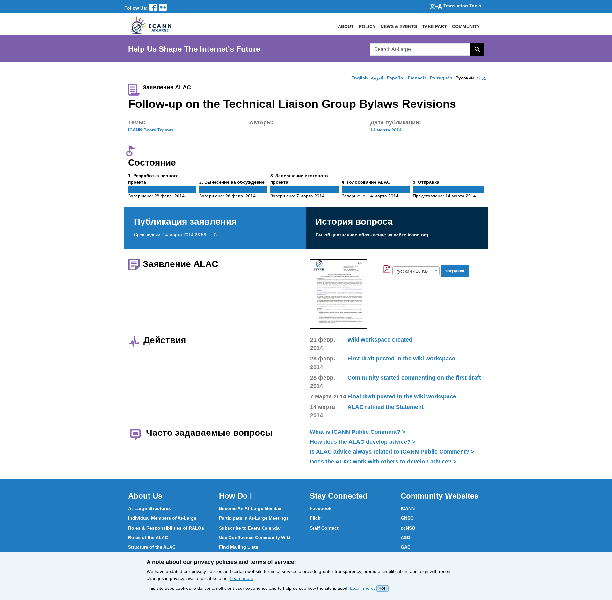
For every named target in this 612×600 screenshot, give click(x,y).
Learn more (241, 578)
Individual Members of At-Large (162, 518)
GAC (406, 547)
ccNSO (408, 527)
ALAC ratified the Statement (385, 407)
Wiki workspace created (379, 340)
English (359, 77)
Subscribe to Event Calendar (250, 527)
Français (417, 77)
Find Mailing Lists (238, 547)
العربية (377, 77)
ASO (405, 537)
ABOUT (346, 26)
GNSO (407, 518)
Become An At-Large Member (250, 508)
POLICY (367, 26)
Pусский (464, 77)
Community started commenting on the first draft (414, 377)
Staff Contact (324, 527)
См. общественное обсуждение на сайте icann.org (372, 234)
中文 (481, 77)
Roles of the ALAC (148, 537)
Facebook (321, 508)
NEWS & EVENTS (399, 26)
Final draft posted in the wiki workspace (401, 396)
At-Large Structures (149, 508)
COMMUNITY (466, 26)
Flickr (316, 518)
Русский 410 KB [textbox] (411, 271)
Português (441, 77)
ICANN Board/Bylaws (150, 129)
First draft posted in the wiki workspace (401, 358)
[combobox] (416, 270)
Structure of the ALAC (152, 547)
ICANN (408, 508)
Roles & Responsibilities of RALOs (166, 527)
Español (395, 77)
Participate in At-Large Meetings (254, 518)
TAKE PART (434, 26)
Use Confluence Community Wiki (254, 537)
